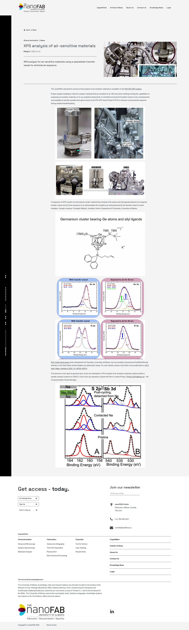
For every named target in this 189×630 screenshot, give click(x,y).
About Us (114, 552)
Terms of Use (51, 625)
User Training (81, 548)
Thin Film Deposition (55, 548)
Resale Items (81, 552)
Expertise (80, 539)
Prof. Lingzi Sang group (60, 362)
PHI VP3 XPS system (133, 89)
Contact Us (114, 559)
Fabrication (51, 539)
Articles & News (116, 546)
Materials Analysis (25, 552)
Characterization (25, 539)
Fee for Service (82, 544)
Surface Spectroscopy (26, 548)
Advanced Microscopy (26, 544)
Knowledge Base (117, 565)
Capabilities (115, 539)
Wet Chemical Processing (57, 556)
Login (112, 572)
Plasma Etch (52, 552)
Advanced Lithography (55, 544)
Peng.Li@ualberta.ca (135, 377)
